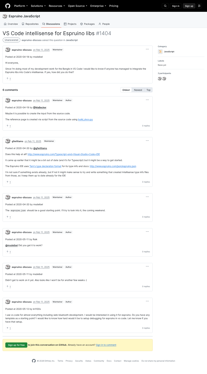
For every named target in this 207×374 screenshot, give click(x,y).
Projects (72, 23)
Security (79, 361)
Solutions (37, 5)
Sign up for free (16, 345)
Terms (60, 361)
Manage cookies (131, 361)
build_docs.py (85, 119)
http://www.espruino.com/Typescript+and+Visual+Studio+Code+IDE (64, 154)
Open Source (76, 5)
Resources (55, 5)
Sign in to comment (106, 344)
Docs (109, 361)
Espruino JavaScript (24, 16)
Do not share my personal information (158, 361)
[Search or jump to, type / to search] (165, 5)
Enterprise (97, 5)
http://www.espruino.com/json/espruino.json (113, 166)
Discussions (53, 23)
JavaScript (72, 40)
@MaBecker (39, 107)
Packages (89, 23)
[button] (147, 49)
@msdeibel (11, 245)
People (106, 23)
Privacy (69, 361)
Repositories (32, 23)
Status (88, 361)
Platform (19, 5)
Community (99, 361)
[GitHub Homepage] (34, 361)
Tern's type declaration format (45, 166)
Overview (13, 23)
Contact (117, 361)
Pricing (113, 5)
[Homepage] (7, 5)
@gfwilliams (40, 148)
